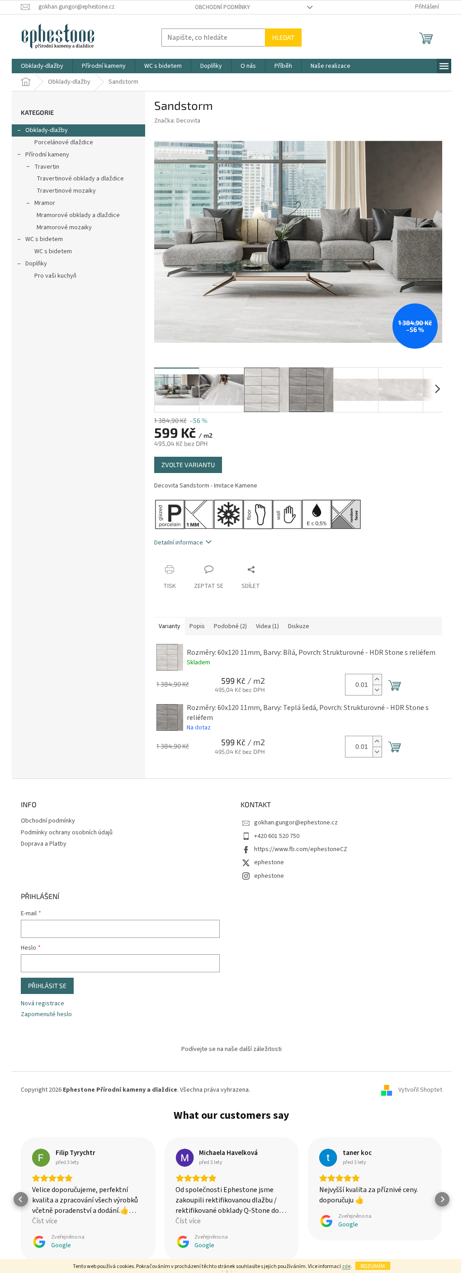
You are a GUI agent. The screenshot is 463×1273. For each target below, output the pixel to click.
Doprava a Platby (43, 843)
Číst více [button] (44, 1221)
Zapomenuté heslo (46, 1014)
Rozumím (372, 1266)
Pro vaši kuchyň (55, 275)
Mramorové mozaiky (64, 227)
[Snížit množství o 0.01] (377, 690)
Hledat (283, 37)
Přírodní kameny (47, 154)
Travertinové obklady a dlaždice (80, 178)
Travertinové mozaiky (66, 190)
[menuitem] (42, 66)
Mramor (44, 203)
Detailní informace (178, 542)
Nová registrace (42, 1003)
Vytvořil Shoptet (420, 1089)
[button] (21, 1199)
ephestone (269, 862)
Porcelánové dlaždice (63, 142)
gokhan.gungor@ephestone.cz (296, 822)
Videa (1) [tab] (267, 626)
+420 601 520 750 (276, 836)
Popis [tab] (197, 626)
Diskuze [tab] (298, 626)
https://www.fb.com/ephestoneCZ (300, 849)
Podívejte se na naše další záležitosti (231, 1049)
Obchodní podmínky (222, 7)
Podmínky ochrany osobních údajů (67, 832)
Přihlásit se (47, 985)
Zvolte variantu (188, 465)
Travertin (46, 166)
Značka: (177, 120)
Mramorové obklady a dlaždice (78, 215)
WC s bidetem (44, 239)
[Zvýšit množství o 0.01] (377, 679)
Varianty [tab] (169, 626)
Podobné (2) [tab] (230, 626)
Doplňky (36, 263)
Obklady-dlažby (46, 130)
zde (346, 1266)
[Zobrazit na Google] (41, 1158)
